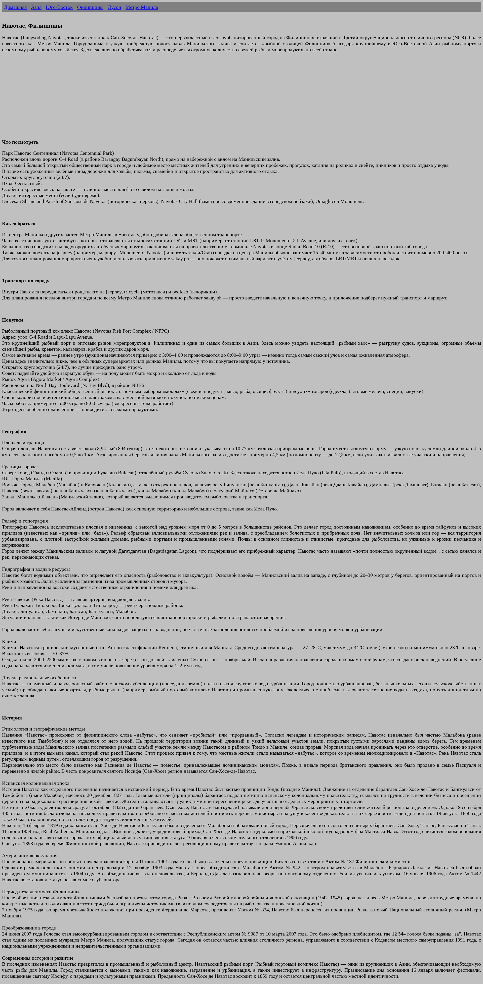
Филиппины (90, 7)
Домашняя (15, 7)
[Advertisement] (153, 99)
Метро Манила (142, 7)
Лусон (114, 7)
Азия (36, 7)
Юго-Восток (59, 7)
